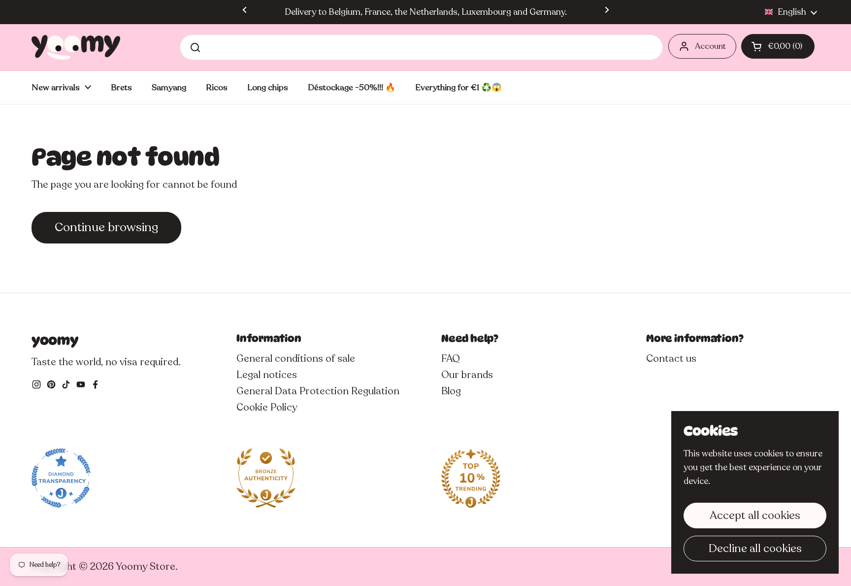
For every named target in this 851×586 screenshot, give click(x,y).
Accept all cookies (755, 515)
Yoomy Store (145, 566)
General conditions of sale (295, 358)
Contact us (671, 358)
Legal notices (266, 374)
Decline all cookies (755, 548)
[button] (778, 46)
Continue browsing (106, 227)
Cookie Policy (266, 407)
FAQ (450, 358)
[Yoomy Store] (76, 47)
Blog (451, 391)
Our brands (467, 374)
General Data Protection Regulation (317, 391)
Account (710, 46)
